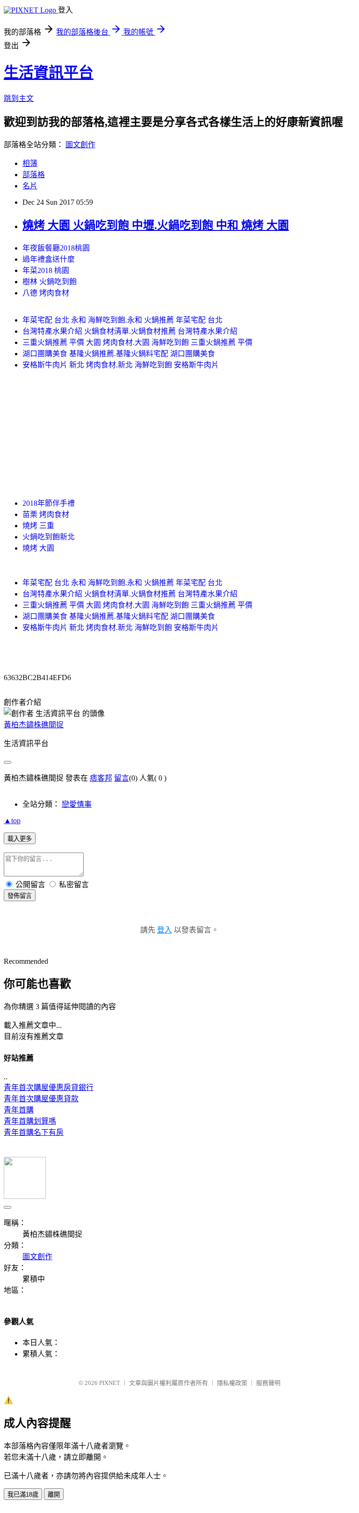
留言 (121, 778)
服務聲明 (268, 1382)
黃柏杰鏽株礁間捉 (34, 725)
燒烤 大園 (38, 548)
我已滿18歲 (22, 1494)
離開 (54, 1494)
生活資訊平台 (48, 72)
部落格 (33, 175)
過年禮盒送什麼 (48, 259)
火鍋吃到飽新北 (48, 537)
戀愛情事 (77, 804)
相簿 (29, 163)
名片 (29, 186)
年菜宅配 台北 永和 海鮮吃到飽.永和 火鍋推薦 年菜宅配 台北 (122, 320)
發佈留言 (19, 895)
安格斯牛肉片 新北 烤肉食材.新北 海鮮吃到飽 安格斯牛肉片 (120, 365)
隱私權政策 (232, 1382)
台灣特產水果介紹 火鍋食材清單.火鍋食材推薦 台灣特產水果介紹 (129, 331)
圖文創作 (80, 145)
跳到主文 (19, 98)
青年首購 (19, 1110)
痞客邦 (101, 778)
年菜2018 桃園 (45, 270)
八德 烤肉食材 (45, 293)
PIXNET (109, 1382)
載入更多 (19, 838)
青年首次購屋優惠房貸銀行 (48, 1087)
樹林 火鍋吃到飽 (49, 282)
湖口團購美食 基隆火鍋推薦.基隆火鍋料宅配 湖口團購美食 (118, 354)
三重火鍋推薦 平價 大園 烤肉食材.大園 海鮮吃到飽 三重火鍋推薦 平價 (137, 342)
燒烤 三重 (38, 526)
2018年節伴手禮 (48, 503)
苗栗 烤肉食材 (45, 514)
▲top (12, 821)
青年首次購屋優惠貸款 (41, 1099)
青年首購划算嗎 (30, 1121)
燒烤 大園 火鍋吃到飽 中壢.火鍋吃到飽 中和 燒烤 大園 (155, 225)
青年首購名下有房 (34, 1132)
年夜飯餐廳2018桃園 (56, 248)
